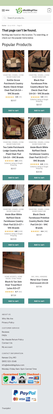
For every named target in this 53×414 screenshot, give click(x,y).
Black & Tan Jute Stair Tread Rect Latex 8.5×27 (13, 285)
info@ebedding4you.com (13, 365)
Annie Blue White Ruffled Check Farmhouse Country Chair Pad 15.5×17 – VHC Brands (13, 221)
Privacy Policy (8, 322)
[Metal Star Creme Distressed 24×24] (39, 262)
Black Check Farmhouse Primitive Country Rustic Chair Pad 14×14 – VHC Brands (39, 221)
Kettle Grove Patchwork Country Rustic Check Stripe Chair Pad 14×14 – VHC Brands (13, 87)
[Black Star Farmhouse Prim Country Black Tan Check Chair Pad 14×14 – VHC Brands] (39, 61)
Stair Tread (16, 278)
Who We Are (7, 318)
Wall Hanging (41, 277)
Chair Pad (7, 75)
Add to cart (13, 110)
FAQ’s (4, 335)
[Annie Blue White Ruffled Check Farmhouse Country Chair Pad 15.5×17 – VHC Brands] (13, 195)
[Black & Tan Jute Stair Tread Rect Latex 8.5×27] (13, 262)
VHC (32, 277)
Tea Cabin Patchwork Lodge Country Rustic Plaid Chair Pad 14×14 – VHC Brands (13, 152)
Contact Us (7, 343)
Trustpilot (6, 408)
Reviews (5, 332)
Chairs (14, 75)
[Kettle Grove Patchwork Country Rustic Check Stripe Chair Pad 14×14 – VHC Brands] (13, 61)
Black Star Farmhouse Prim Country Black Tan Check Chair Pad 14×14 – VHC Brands (39, 87)
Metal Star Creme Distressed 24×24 (39, 281)
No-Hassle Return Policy (13, 339)
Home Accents (10, 277)
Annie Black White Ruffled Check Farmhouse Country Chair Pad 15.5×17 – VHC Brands (39, 154)
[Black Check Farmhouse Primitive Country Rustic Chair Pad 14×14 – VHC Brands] (39, 195)
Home (4, 25)
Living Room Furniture (15, 76)
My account (7, 347)
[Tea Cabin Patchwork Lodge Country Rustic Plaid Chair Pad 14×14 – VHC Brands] (13, 128)
